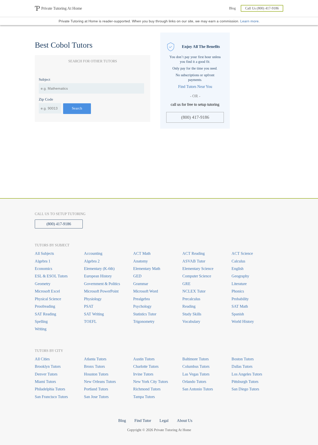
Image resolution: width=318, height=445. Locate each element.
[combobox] (91, 88)
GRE (186, 284)
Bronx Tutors (94, 366)
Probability (240, 299)
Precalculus (191, 299)
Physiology (93, 299)
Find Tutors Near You (195, 86)
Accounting (93, 253)
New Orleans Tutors (100, 381)
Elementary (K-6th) (99, 268)
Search (77, 108)
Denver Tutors (46, 374)
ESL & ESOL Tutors (51, 276)
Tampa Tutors (144, 397)
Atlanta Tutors (95, 359)
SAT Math (240, 306)
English (237, 268)
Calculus (238, 261)
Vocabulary (191, 321)
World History (243, 321)
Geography (240, 276)
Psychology (142, 306)
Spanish (238, 314)
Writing (40, 329)
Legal (163, 420)
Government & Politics (102, 284)
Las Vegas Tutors (195, 374)
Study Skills (191, 314)
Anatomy (140, 261)
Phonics (238, 291)
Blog (232, 8)
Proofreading (45, 306)
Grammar (140, 284)
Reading (189, 306)
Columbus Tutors (195, 366)
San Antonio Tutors (197, 389)
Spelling (41, 321)
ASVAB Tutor (193, 261)
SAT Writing (94, 314)
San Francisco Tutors (51, 397)
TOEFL (90, 321)
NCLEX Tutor (193, 291)
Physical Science (48, 299)
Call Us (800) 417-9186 (262, 8)
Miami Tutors (45, 381)
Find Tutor (142, 420)
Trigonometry (144, 321)
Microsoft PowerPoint (101, 291)
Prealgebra (141, 299)
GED (137, 276)
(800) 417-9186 (195, 117)
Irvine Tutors (143, 374)
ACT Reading (193, 253)
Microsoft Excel (47, 291)
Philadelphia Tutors (50, 389)
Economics (43, 268)
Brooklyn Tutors (48, 366)
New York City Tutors (150, 381)
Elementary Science (197, 268)
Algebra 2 (92, 261)
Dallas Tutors (242, 366)
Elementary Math (146, 268)
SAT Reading (45, 314)
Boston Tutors (243, 359)
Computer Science (196, 276)
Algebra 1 (42, 261)
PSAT (88, 306)
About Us (184, 420)
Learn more (249, 21)
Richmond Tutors (146, 389)
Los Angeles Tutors (247, 374)
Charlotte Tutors (146, 366)
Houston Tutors (96, 374)
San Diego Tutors (245, 389)
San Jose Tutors (96, 397)
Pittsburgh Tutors (245, 381)
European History (98, 276)
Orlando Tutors (194, 381)
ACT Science (242, 253)
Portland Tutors (96, 389)
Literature (239, 284)
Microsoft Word (145, 291)
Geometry (42, 284)
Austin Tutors (144, 359)
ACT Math (142, 253)
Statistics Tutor (144, 314)
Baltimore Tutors (195, 359)
